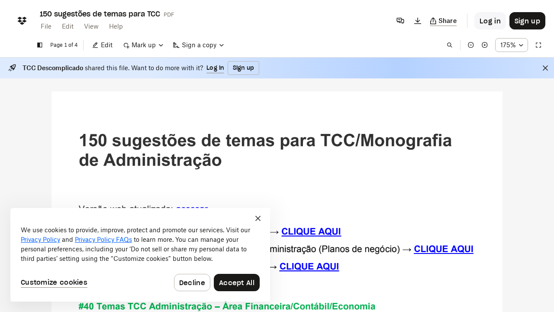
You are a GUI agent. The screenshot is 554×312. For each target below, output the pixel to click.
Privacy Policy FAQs (103, 239)
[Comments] (400, 20)
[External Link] (311, 235)
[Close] (545, 68)
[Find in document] (450, 45)
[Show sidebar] (40, 45)
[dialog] (140, 255)
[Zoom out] (471, 45)
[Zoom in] (485, 45)
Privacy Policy (40, 239)
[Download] (417, 20)
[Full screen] (538, 45)
